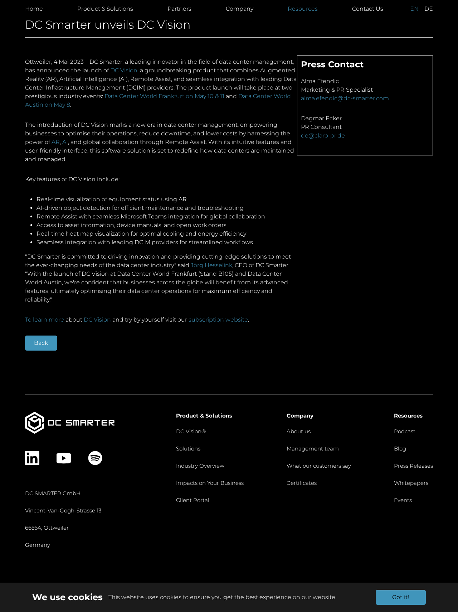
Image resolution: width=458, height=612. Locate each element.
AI (65, 142)
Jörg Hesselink (211, 265)
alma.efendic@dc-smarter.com (345, 98)
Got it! (400, 597)
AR (56, 142)
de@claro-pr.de (323, 135)
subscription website (218, 319)
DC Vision (123, 70)
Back (41, 342)
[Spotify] (95, 458)
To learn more (44, 319)
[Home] (69, 422)
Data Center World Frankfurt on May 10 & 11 (164, 96)
